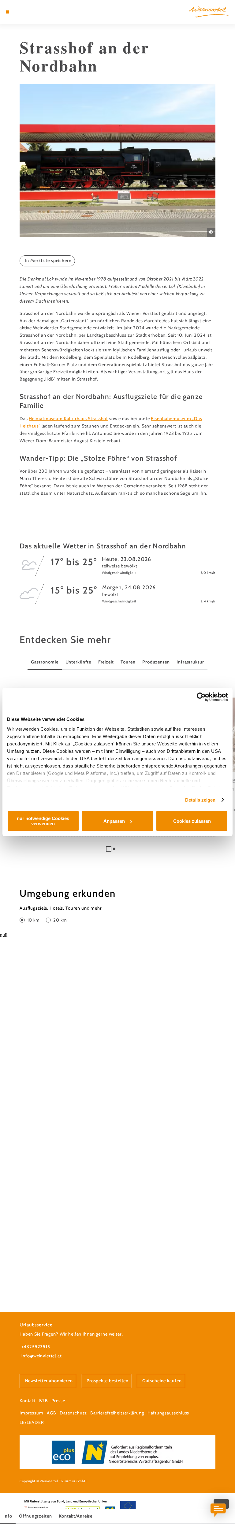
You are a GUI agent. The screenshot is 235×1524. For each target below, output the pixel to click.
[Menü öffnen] (7, 12)
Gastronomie (44, 662)
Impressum (31, 1413)
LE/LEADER (32, 1422)
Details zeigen (200, 800)
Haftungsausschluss (168, 1413)
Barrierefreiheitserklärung (117, 1413)
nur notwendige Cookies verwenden (43, 821)
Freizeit (106, 662)
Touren (128, 662)
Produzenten (156, 662)
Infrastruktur (190, 662)
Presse (58, 1400)
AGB (51, 1413)
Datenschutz (73, 1413)
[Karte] (19, 12)
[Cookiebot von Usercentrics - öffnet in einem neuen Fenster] (201, 697)
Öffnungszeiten (35, 1516)
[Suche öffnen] (30, 12)
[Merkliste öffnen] (24, 12)
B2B (43, 1400)
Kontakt (28, 1400)
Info (7, 1516)
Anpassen (114, 821)
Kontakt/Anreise (75, 1516)
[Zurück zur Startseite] (209, 11)
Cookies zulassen (192, 821)
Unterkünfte (78, 662)
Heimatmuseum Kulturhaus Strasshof (68, 418)
